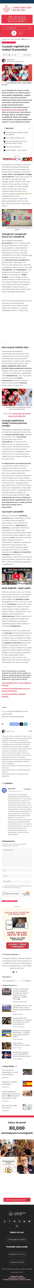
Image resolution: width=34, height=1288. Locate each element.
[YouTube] (13, 972)
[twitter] (9, 1221)
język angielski (7, 714)
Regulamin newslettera (17, 1278)
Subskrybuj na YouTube (17, 1254)
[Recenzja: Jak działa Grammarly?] (27, 1107)
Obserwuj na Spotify (17, 1262)
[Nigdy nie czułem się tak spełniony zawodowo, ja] (25, 1148)
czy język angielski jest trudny (17, 711)
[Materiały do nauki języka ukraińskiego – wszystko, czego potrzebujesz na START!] (6, 1033)
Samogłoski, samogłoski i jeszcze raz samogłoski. (16, 133)
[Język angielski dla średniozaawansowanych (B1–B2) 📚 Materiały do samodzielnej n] (27, 1093)
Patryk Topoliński (18, 1039)
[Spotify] (29, 1221)
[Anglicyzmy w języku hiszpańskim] (27, 1084)
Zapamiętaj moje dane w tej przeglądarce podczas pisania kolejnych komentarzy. (17, 886)
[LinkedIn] (24, 1221)
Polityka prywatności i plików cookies (17, 1279)
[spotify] (18, 972)
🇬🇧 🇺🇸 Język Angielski (9, 42)
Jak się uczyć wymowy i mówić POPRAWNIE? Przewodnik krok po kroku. (22, 1054)
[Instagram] (31, 731)
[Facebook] (29, 731)
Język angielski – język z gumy (16, 150)
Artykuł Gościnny (18, 1014)
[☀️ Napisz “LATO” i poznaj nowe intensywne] (8, 1148)
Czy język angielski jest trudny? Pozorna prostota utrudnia (15, 142)
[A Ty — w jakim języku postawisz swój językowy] (8, 1165)
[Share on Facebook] (6, 54)
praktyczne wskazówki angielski (13, 717)
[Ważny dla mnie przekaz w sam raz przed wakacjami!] (25, 1165)
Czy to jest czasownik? (14, 147)
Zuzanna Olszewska (18, 1026)
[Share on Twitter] (9, 54)
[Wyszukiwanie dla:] (14, 981)
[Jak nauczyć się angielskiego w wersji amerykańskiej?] (27, 1072)
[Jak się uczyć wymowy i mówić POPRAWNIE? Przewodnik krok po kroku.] (6, 1054)
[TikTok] (17, 1226)
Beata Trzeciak (17, 1047)
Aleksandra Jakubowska (20, 1001)
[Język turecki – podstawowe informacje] (6, 1045)
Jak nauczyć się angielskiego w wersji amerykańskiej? (10, 1072)
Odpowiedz (28, 789)
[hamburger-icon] (20, 33)
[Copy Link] (12, 54)
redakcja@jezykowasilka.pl (17, 1239)
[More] (15, 54)
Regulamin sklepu (16, 1276)
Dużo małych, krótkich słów (15, 138)
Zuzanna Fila (10, 59)
